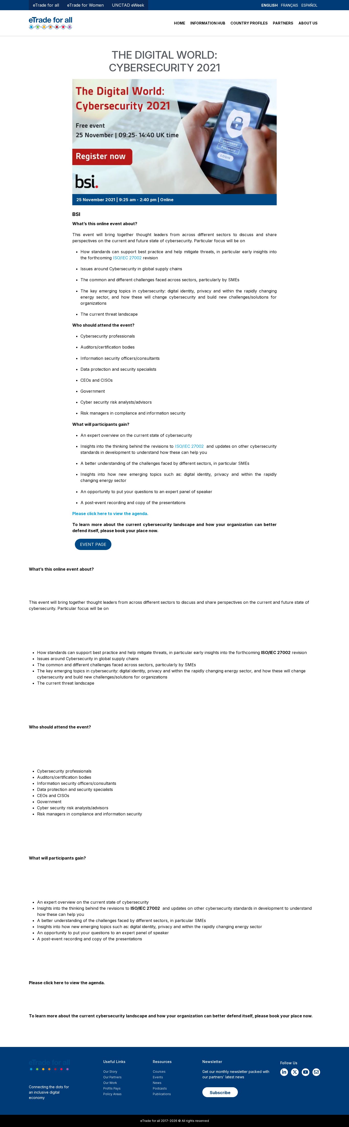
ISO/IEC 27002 (127, 257)
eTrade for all (46, 5)
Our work (110, 1083)
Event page (93, 544)
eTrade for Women (85, 5)
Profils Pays (112, 1088)
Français (289, 5)
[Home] (50, 22)
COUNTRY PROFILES (249, 23)
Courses (159, 1071)
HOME (179, 23)
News (157, 1083)
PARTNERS (283, 23)
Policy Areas (112, 1094)
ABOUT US (308, 23)
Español (309, 5)
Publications (162, 1094)
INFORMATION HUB (207, 23)
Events (158, 1077)
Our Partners (112, 1077)
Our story (110, 1071)
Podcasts (160, 1088)
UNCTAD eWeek (128, 5)
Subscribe (220, 1092)
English (269, 5)
